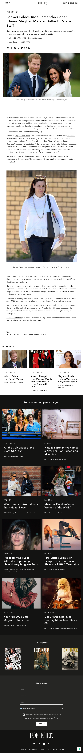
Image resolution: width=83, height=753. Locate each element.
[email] (8, 48)
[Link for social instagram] (44, 744)
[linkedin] (18, 48)
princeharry (27, 335)
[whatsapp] (25, 48)
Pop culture (12, 12)
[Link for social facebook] (39, 744)
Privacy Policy (53, 718)
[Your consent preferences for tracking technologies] (79, 749)
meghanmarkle (13, 335)
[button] (80, 659)
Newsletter (33, 749)
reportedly (67, 308)
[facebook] (11, 48)
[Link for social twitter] (34, 744)
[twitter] (22, 48)
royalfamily (40, 335)
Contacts (22, 749)
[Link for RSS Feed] (49, 744)
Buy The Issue (68, 3)
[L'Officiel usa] (41, 3)
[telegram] (29, 48)
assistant (70, 149)
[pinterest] (15, 48)
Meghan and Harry (22, 136)
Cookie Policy (58, 749)
